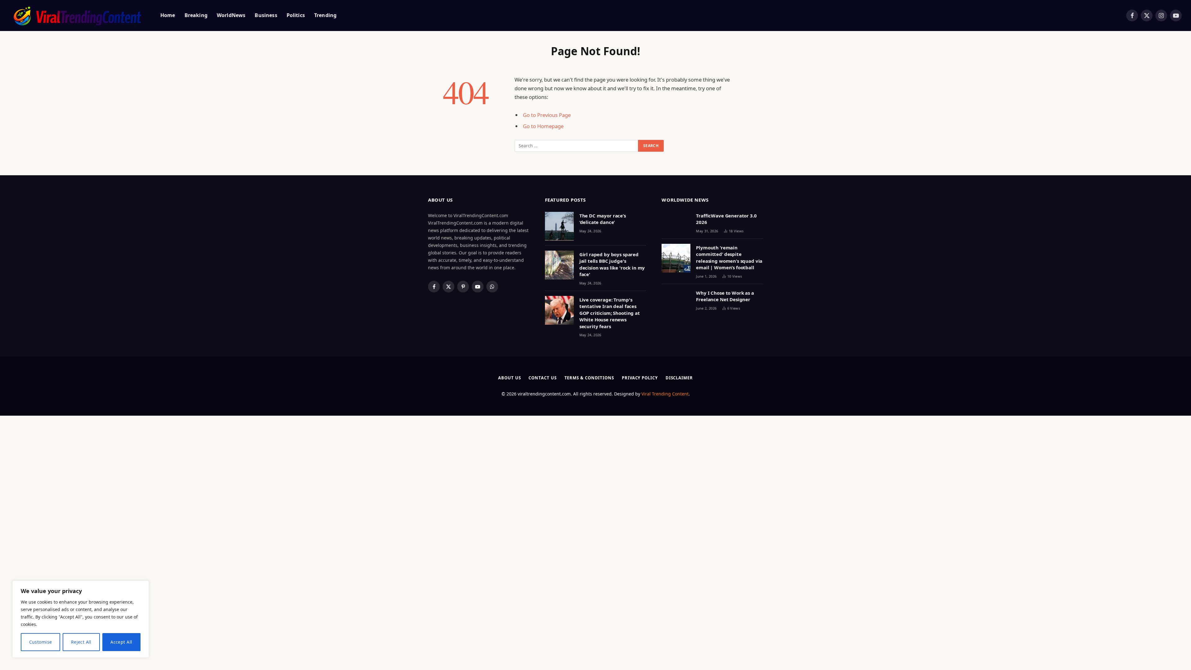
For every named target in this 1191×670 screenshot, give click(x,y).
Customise (40, 642)
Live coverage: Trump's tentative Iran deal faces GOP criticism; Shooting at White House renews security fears (609, 313)
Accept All (121, 642)
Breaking (196, 15)
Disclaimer (679, 378)
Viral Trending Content (665, 394)
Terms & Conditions (589, 378)
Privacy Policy (640, 378)
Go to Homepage (543, 126)
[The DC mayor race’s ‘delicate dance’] (559, 226)
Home (167, 15)
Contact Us (542, 378)
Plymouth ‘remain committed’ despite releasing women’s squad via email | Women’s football (729, 257)
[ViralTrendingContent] (77, 15)
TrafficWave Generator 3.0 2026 (726, 218)
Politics (296, 15)
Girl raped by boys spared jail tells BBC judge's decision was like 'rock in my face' (612, 264)
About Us (509, 378)
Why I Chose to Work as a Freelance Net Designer (725, 296)
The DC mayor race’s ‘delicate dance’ (602, 218)
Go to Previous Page (547, 114)
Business (266, 15)
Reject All (81, 642)
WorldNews (231, 15)
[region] (80, 619)
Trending (325, 15)
